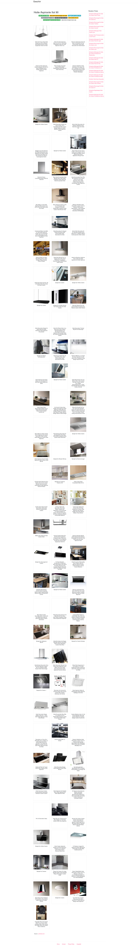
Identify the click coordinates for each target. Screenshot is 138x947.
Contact (64, 944)
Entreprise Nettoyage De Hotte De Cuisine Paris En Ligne (96, 40)
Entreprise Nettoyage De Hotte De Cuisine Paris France (96, 14)
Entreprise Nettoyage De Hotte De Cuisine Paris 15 (96, 58)
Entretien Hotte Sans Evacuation (96, 79)
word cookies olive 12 (73, 17)
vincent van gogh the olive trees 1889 (51, 20)
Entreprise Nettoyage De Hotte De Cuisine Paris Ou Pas (96, 62)
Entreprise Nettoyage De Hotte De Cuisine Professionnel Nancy (96, 71)
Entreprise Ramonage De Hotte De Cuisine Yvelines (96, 22)
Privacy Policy (71, 944)
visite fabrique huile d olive (61, 17)
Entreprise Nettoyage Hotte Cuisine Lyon (95, 31)
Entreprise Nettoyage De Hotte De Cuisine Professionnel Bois (96, 75)
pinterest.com (41, 933)
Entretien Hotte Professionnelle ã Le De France (96, 35)
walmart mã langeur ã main (47, 17)
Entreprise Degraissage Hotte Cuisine (96, 91)
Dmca (58, 944)
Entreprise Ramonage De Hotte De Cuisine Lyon (96, 48)
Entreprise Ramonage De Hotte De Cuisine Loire (96, 44)
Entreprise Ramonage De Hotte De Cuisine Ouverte (96, 27)
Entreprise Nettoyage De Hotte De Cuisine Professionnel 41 (96, 67)
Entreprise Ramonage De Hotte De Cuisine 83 (96, 18)
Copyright (79, 944)
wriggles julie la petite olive (74, 15)
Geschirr (37, 1)
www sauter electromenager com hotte (58, 15)
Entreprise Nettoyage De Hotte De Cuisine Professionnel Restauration (96, 53)
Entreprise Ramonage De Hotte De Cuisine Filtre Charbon (96, 82)
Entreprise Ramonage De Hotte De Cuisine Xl (96, 86)
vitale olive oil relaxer (44, 15)
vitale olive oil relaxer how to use (68, 20)
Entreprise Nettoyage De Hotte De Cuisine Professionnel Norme (96, 95)
